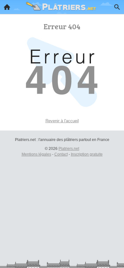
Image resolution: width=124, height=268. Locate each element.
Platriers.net (69, 148)
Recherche (117, 7)
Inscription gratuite (87, 154)
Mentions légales (36, 154)
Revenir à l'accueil (62, 120)
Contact (61, 154)
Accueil (7, 7)
